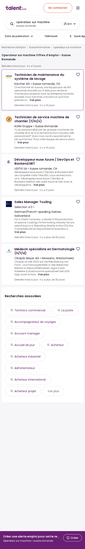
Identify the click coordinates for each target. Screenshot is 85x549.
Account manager (27, 333)
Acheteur (57, 345)
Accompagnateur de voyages (35, 322)
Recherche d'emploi (14, 47)
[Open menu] (78, 8)
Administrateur (24, 368)
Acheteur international (30, 380)
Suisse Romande (39, 47)
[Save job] (78, 74)
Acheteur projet (25, 391)
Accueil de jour (24, 345)
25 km (68, 24)
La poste (67, 310)
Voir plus (35, 100)
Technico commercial (29, 310)
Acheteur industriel (27, 357)
